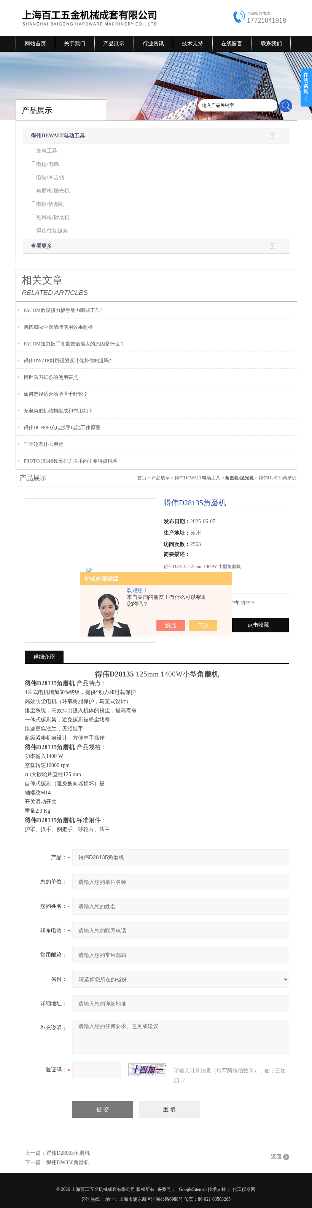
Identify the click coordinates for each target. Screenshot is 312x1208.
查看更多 (41, 246)
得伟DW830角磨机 (67, 1162)
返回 (276, 1157)
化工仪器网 (243, 1189)
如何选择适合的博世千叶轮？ (56, 394)
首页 (141, 478)
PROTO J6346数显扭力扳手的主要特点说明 (71, 461)
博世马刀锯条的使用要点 (51, 377)
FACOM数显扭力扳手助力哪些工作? (63, 310)
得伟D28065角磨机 (68, 1153)
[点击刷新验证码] (147, 1069)
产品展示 (113, 43)
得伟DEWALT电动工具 (58, 135)
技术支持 (192, 43)
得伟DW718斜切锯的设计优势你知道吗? (67, 360)
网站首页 (35, 43)
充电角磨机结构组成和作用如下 (58, 411)
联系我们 (271, 43)
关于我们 (74, 43)
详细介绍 (44, 657)
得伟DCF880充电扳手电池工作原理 (62, 427)
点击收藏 (258, 625)
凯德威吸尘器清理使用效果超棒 (58, 327)
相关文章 (42, 280)
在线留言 (231, 43)
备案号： (167, 1189)
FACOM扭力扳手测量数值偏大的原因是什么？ (74, 344)
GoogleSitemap (193, 1189)
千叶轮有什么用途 (43, 444)
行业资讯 (153, 43)
